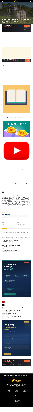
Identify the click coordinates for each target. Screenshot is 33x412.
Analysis (9, 389)
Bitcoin (9, 390)
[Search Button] (30, 1)
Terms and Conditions (16, 400)
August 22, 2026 (9, 246)
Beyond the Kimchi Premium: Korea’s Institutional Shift (9, 250)
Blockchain (8, 391)
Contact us (16, 401)
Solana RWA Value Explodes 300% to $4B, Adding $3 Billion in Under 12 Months (12, 235)
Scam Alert (24, 390)
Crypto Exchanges (9, 392)
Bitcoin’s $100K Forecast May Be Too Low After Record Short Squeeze (11, 245)
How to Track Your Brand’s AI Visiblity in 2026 (11, 313)
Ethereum (16, 390)
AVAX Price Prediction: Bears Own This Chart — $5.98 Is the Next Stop (14, 307)
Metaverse (16, 391)
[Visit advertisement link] (16, 28)
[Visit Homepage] (16, 1)
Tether (10, 217)
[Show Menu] (2, 1)
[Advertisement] (16, 39)
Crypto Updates (16, 21)
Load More (16, 256)
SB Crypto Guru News (5, 21)
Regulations (24, 389)
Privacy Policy (16, 396)
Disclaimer (16, 395)
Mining (16, 392)
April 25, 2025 (11, 21)
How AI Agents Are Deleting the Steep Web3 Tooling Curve (13, 310)
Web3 (24, 392)
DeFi (16, 389)
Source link (3, 212)
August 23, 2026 (9, 236)
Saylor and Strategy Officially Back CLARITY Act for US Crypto (13, 316)
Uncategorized (24, 391)
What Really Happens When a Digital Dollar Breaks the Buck (10, 240)
